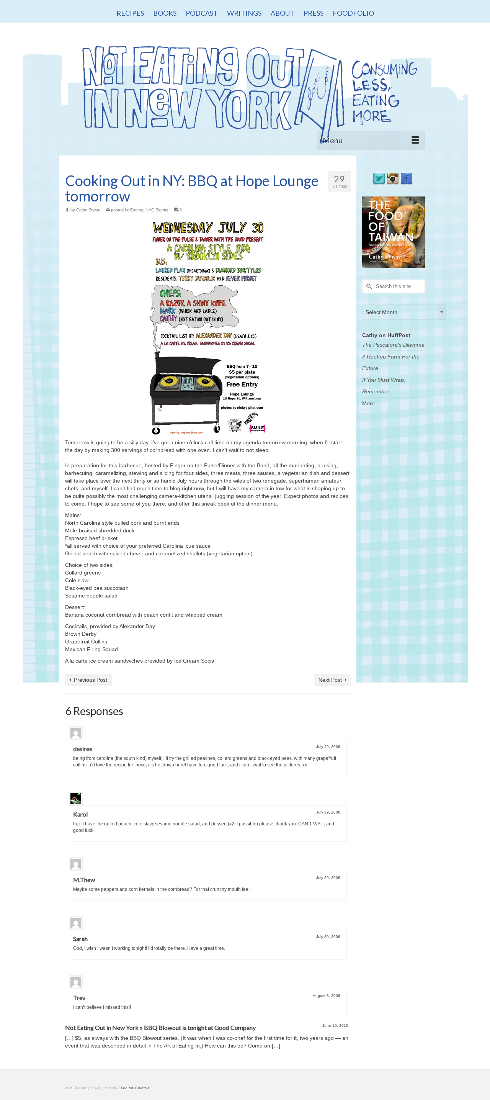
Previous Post (90, 680)
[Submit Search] (368, 286)
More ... (371, 403)
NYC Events (156, 210)
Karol (80, 814)
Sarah (80, 938)
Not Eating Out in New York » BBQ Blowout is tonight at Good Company (160, 1027)
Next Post (330, 680)
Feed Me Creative (134, 1088)
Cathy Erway (88, 210)
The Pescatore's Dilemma (393, 345)
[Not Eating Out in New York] (245, 91)
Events (136, 210)
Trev (79, 997)
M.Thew (84, 879)
